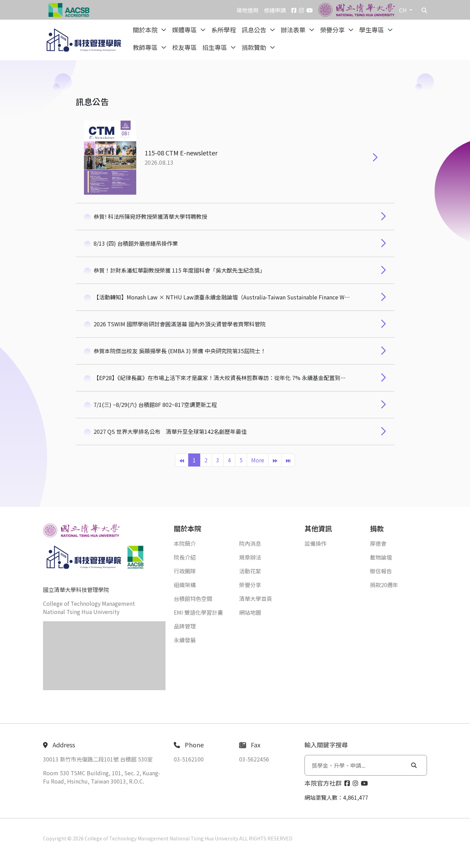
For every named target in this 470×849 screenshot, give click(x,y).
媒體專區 (185, 29)
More (257, 460)
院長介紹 (185, 557)
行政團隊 (185, 571)
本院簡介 (185, 543)
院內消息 (250, 543)
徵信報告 (381, 571)
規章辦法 (250, 557)
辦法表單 (294, 29)
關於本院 (146, 29)
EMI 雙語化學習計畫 (198, 612)
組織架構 (185, 585)
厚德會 (378, 543)
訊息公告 (255, 29)
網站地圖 (250, 612)
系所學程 (223, 29)
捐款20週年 (384, 585)
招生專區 (215, 47)
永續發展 (185, 640)
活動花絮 (250, 571)
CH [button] (403, 10)
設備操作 (316, 543)
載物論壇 (381, 557)
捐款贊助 (255, 47)
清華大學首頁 (255, 598)
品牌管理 (185, 626)
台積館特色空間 (193, 598)
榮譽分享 (333, 29)
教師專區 (146, 47)
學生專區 (372, 29)
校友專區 (184, 47)
